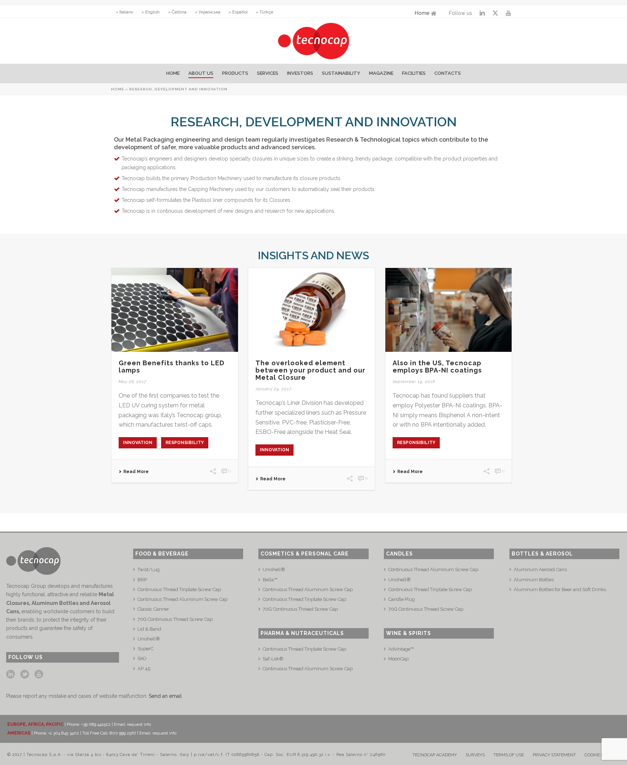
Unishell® (149, 639)
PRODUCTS (235, 73)
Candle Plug (401, 599)
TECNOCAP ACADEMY (435, 754)
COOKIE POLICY (600, 754)
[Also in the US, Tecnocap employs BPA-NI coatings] (448, 310)
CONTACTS (447, 73)
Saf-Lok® (273, 659)
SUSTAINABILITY (341, 73)
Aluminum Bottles (534, 579)
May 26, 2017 (133, 381)
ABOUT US (200, 73)
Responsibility (184, 442)
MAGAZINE (381, 73)
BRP (142, 579)
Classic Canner (153, 609)
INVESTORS (300, 73)
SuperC (145, 648)
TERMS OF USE (508, 754)
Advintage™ (401, 649)
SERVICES (267, 73)
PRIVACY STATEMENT (554, 754)
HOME (173, 73)
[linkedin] (10, 674)
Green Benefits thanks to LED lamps (172, 366)
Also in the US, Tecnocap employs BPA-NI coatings (437, 366)
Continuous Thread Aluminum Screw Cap (183, 599)
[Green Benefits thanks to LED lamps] (174, 310)
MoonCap (398, 659)
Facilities (414, 73)
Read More (136, 471)
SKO (142, 658)
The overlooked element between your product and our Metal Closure (310, 370)
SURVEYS (475, 754)
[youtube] (38, 674)
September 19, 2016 (414, 381)
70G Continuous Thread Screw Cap (175, 619)
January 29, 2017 (273, 389)
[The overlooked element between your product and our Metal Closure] (311, 310)
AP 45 (144, 668)
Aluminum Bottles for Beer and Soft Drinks (560, 589)
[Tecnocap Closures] (313, 41)
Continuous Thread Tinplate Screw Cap (179, 589)
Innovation (137, 442)
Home (422, 13)
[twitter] (24, 674)
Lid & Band (149, 629)
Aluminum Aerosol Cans (540, 569)
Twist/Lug (149, 569)
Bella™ (270, 579)
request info (139, 724)
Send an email (165, 696)
